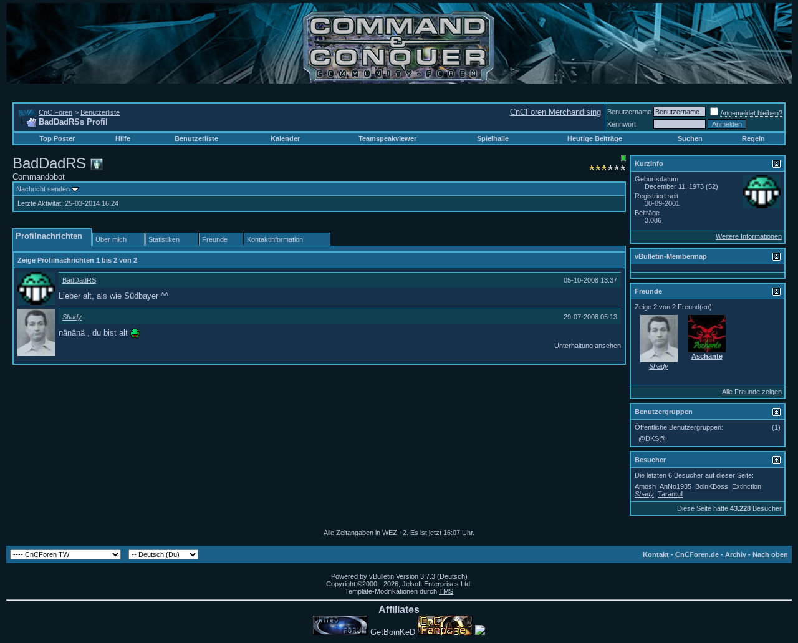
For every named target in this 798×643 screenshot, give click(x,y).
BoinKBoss (711, 486)
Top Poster (57, 138)
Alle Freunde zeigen (752, 391)
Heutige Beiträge (594, 138)
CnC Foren (55, 112)
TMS (446, 591)
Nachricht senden (43, 189)
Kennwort (621, 124)
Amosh (645, 486)
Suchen (690, 138)
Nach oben (770, 554)
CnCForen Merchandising (555, 112)
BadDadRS (79, 280)
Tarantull (670, 494)
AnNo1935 (675, 486)
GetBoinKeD (392, 632)
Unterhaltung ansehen (587, 345)
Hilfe (122, 138)
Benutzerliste (100, 112)
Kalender (285, 138)
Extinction (746, 486)
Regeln (753, 138)
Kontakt (656, 554)
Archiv (735, 554)
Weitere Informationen (749, 236)
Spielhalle (493, 138)
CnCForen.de (697, 554)
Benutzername (629, 111)
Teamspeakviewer (387, 138)
